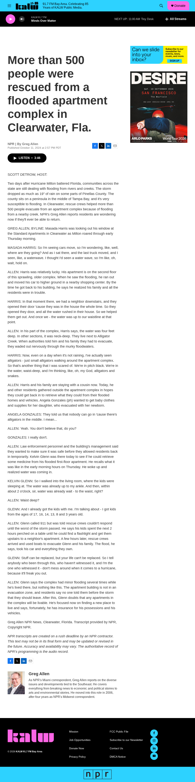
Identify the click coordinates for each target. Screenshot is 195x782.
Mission (73, 731)
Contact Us (116, 748)
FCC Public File (119, 731)
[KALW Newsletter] (158, 55)
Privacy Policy (77, 756)
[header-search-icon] (161, 5)
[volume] (22, 19)
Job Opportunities (79, 740)
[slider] (28, 19)
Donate (179, 6)
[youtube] (154, 756)
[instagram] (154, 741)
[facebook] (154, 733)
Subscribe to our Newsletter (126, 740)
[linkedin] (154, 748)
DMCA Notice (118, 756)
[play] (10, 19)
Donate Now (76, 748)
